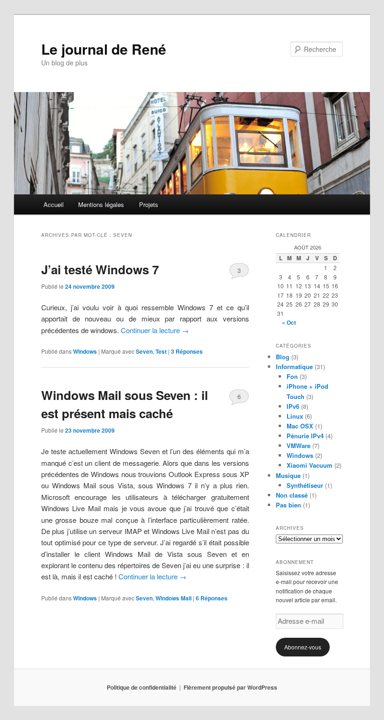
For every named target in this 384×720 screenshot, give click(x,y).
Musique (288, 475)
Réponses (187, 351)
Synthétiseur (305, 485)
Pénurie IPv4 (305, 435)
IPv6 (293, 406)
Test (161, 351)
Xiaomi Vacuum (309, 465)
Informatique (294, 366)
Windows (85, 351)
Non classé (292, 495)
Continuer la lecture (155, 330)
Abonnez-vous (302, 647)
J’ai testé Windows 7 (100, 269)
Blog (282, 356)
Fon (292, 376)
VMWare (298, 445)
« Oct (289, 322)
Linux (295, 416)
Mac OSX (300, 425)
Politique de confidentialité (142, 687)
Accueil (54, 204)
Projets (148, 204)
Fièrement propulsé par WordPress (230, 687)
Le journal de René (103, 49)
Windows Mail (173, 598)
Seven (144, 351)
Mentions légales (101, 204)
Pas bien (288, 504)
